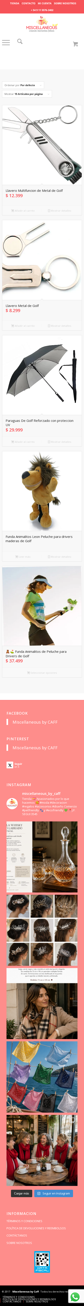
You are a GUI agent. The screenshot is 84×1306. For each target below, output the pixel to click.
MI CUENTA (45, 3)
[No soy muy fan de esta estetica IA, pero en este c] (41, 856)
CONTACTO (28, 3)
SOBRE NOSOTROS (65, 3)
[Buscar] (19, 42)
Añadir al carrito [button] (24, 210)
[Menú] (6, 47)
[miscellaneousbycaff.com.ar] (42, 24)
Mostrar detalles (60, 210)
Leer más (24, 556)
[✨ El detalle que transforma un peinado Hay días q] (41, 930)
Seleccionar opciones (43, 672)
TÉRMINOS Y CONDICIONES (24, 1221)
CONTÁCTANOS (16, 1235)
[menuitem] (15, 3)
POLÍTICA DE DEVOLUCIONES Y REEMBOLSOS (36, 1228)
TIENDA (14, 3)
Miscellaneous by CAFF (35, 722)
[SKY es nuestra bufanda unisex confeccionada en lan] (41, 1150)
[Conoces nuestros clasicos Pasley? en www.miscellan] (41, 1076)
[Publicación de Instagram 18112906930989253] (41, 1003)
